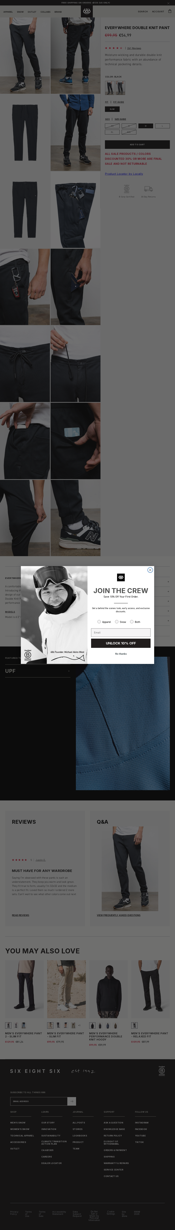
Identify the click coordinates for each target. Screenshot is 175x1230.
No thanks (121, 654)
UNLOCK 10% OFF (121, 643)
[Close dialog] (150, 570)
